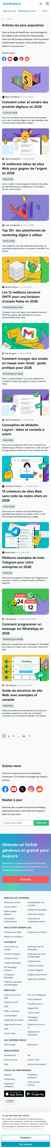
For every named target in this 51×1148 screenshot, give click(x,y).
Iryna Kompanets (12, 159)
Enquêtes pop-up (35, 1004)
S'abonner (41, 822)
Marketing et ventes (13, 639)
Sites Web (8, 179)
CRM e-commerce (12, 1011)
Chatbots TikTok (11, 958)
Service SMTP (10, 907)
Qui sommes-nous (15, 1040)
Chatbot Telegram (35, 970)
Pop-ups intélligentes (37, 995)
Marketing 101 (10, 1055)
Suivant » (29, 735)
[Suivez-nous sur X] (15, 59)
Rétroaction (33, 1044)
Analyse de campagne (37, 910)
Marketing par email (26, 11)
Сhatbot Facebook (36, 965)
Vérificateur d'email (36, 914)
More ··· (46, 11)
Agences (8, 1075)
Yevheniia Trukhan (13, 486)
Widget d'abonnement (37, 974)
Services (9, 990)
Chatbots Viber (34, 961)
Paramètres (25, 1138)
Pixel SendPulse (34, 999)
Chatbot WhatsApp (12, 963)
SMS (6, 1029)
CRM (6, 1006)
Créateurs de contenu (37, 932)
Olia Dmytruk (10, 353)
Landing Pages (10, 1015)
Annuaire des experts (37, 1064)
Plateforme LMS (11, 1002)
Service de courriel (17, 898)
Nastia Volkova (11, 287)
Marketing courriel (12, 902)
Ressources (11, 1050)
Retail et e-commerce (13, 936)
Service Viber (10, 1033)
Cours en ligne (10, 112)
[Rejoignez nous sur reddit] (27, 59)
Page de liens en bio (13, 1024)
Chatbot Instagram (12, 954)
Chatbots (7, 572)
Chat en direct (34, 1012)
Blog (6, 1064)
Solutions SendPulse (17, 927)
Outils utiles (9, 240)
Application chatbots (37, 979)
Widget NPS (33, 1008)
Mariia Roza (10, 552)
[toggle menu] (47, 3)
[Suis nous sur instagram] (21, 59)
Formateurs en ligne (12, 932)
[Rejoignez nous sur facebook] (4, 59)
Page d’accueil (9, 11)
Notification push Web (13, 1020)
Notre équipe (9, 1044)
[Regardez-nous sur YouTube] (10, 59)
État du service (10, 1060)
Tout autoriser (25, 1144)
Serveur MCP (33, 1060)
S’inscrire (25, 879)
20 (24, 736)
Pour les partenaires (17, 1070)
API (29, 1055)
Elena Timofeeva (12, 97)
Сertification (9, 1079)
